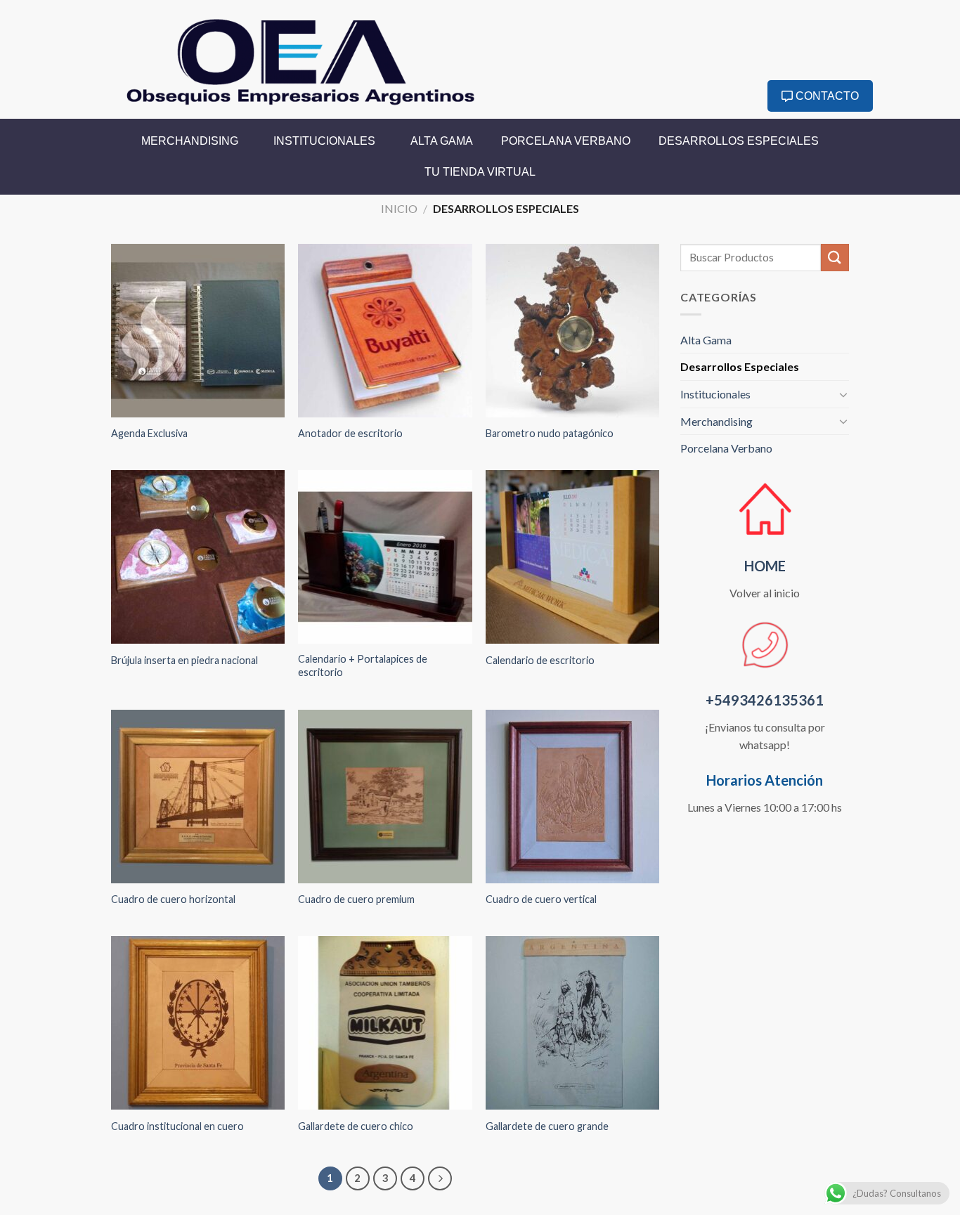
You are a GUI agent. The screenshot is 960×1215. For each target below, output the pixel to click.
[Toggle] (843, 394)
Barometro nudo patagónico (550, 433)
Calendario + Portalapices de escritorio (362, 665)
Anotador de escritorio (350, 433)
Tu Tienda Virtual (480, 172)
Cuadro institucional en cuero (177, 1126)
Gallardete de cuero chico (355, 1126)
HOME (765, 565)
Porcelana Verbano (565, 141)
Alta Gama (441, 141)
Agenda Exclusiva (149, 433)
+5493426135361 (765, 699)
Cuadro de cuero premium (356, 899)
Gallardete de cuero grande (547, 1126)
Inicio (399, 208)
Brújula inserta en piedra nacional (184, 660)
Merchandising (189, 141)
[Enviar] (835, 257)
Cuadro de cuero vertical (541, 899)
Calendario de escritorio (540, 660)
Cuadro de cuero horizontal (173, 899)
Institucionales (324, 141)
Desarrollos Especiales (739, 141)
